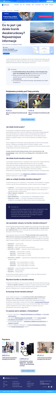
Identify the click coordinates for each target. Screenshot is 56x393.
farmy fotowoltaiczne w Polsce (37, 325)
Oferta (33, 4)
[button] (20, 4)
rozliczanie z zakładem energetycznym (35, 321)
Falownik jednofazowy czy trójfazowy (30, 314)
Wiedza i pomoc (10, 10)
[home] (5, 5)
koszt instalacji (42, 318)
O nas (43, 4)
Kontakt (46, 4)
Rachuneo (4, 10)
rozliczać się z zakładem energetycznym (34, 174)
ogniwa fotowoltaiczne (17, 326)
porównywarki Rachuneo (42, 302)
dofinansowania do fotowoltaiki (23, 318)
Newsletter (51, 4)
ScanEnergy (16, 4)
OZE (25, 175)
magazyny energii (13, 323)
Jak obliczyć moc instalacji (15, 319)
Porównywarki (38, 4)
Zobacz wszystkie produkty (28, 119)
